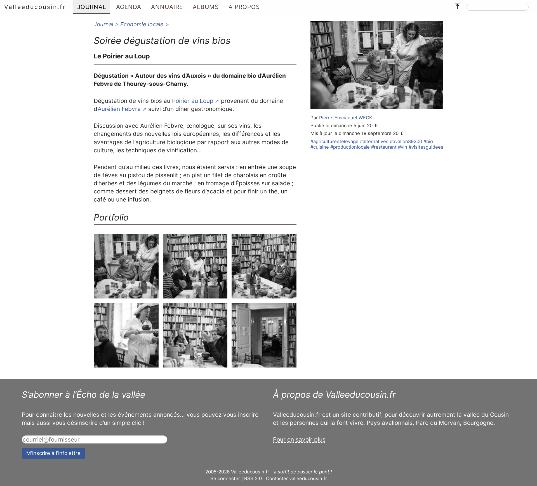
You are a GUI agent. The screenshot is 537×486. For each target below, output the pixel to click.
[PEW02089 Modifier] (264, 266)
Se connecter (225, 478)
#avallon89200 (406, 141)
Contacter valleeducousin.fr (296, 478)
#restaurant (384, 147)
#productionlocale (350, 147)
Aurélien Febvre (119, 108)
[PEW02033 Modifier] (264, 335)
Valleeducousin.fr (35, 6)
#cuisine (319, 147)
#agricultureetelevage (334, 141)
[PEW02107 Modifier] (195, 266)
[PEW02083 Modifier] (126, 335)
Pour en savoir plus (299, 439)
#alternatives (374, 141)
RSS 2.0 (253, 478)
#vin (402, 147)
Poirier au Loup (192, 100)
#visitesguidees (426, 147)
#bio (428, 141)
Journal (103, 24)
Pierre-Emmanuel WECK (345, 117)
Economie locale (142, 24)
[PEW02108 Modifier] (126, 266)
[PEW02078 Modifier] (195, 335)
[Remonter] (457, 4)
